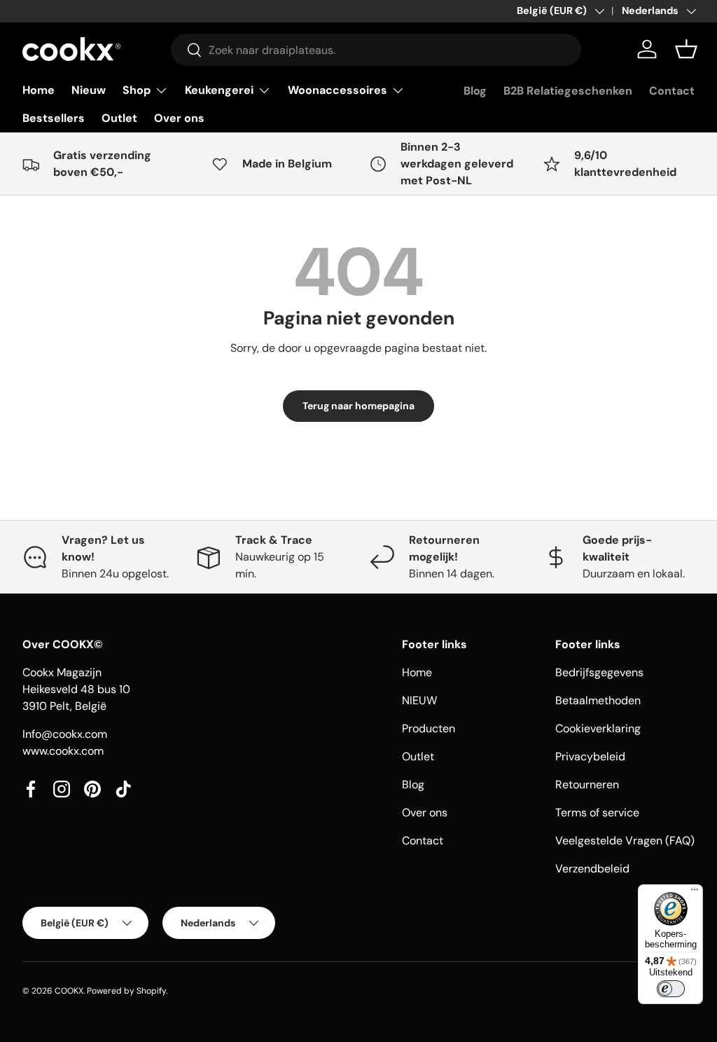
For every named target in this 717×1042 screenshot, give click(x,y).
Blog (475, 90)
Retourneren (587, 784)
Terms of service (597, 812)
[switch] (671, 988)
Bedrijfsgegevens (599, 672)
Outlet (119, 118)
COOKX (69, 990)
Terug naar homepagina (358, 405)
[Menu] (694, 892)
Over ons (179, 118)
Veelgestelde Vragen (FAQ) (625, 840)
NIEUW (419, 700)
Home (38, 90)
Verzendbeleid (592, 868)
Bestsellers (53, 118)
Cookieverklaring (598, 728)
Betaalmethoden (598, 700)
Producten (428, 728)
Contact (672, 90)
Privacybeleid (590, 756)
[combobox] (376, 50)
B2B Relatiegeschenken (567, 90)
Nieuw (88, 90)
